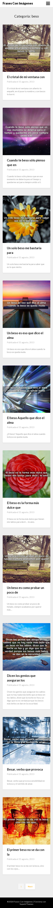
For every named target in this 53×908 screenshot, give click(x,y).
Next (30, 886)
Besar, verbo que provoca (25, 769)
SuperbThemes (26, 904)
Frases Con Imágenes (18, 3)
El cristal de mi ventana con (26, 77)
